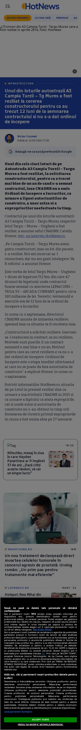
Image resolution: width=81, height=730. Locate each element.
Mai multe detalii (42, 629)
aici (43, 653)
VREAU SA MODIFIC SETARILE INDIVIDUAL (40, 724)
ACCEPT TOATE (40, 719)
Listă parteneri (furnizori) (18, 711)
